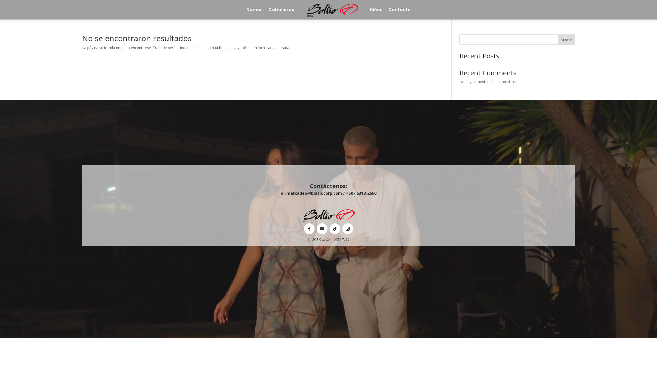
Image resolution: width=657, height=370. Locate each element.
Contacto (399, 10)
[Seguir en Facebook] (309, 228)
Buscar (566, 39)
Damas (254, 10)
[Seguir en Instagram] (347, 228)
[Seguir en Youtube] (322, 228)
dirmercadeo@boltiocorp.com (311, 193)
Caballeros (281, 10)
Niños (376, 10)
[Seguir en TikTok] (335, 228)
